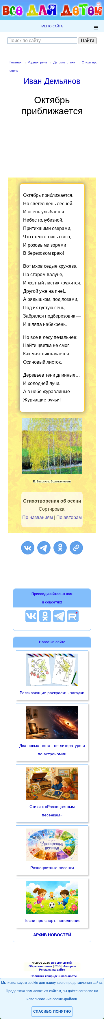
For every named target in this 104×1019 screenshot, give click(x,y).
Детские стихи (64, 62)
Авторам (69, 966)
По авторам (69, 517)
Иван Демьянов (52, 81)
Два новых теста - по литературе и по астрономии (52, 749)
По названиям (37, 517)
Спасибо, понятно (52, 1011)
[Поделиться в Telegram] (44, 547)
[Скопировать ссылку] (76, 547)
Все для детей (61, 962)
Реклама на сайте (52, 969)
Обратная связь (40, 966)
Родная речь (37, 62)
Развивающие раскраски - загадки (52, 692)
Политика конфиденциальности (54, 976)
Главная (15, 62)
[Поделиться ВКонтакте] (27, 547)
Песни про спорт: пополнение (52, 920)
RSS (58, 966)
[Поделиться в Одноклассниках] (60, 547)
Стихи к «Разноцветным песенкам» (52, 810)
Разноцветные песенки (52, 867)
